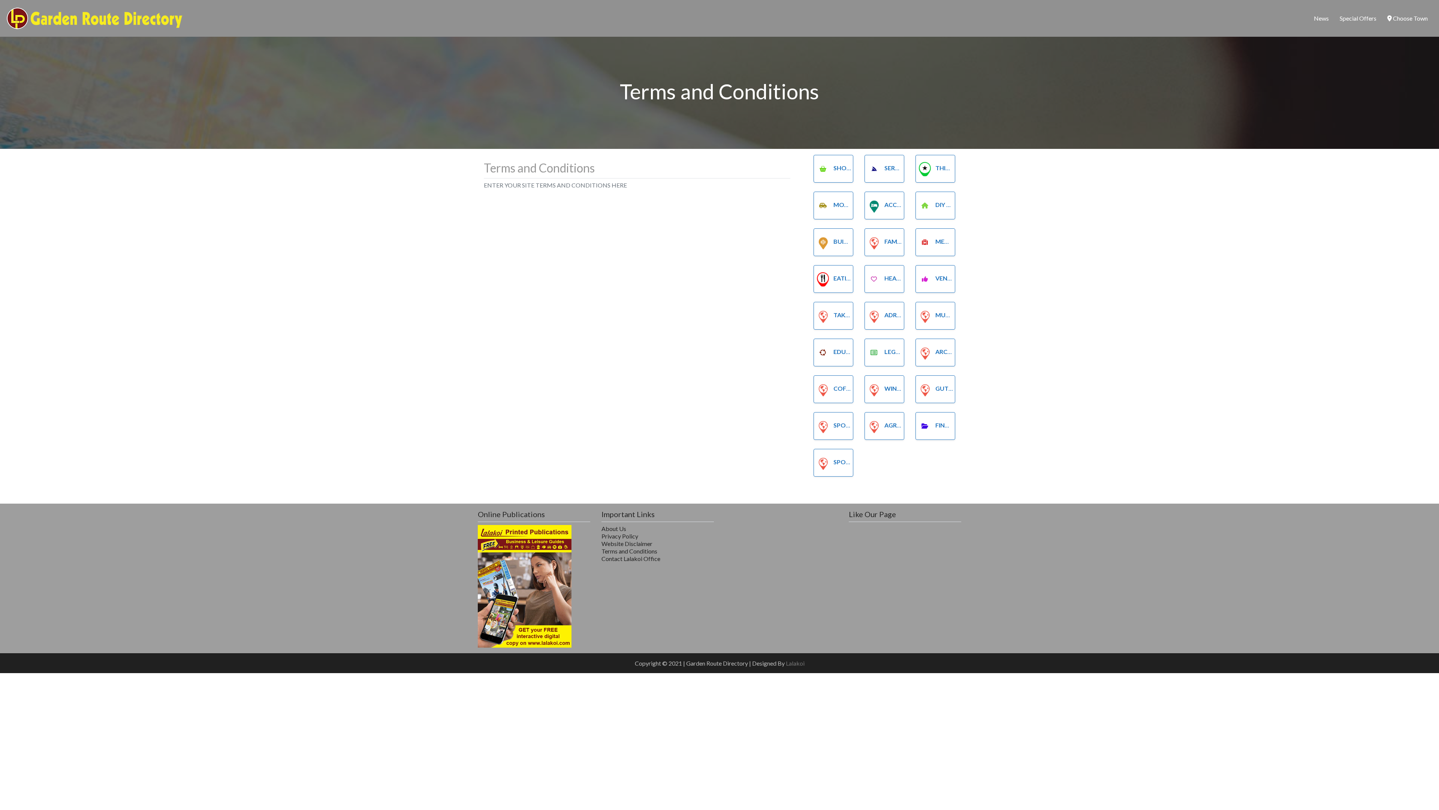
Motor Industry (860, 204)
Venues (947, 278)
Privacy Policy (619, 536)
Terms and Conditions (629, 551)
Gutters (949, 388)
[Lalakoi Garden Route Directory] (95, 17)
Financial (950, 425)
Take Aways (852, 314)
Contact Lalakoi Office (630, 558)
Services (897, 167)
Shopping (849, 167)
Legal (893, 351)
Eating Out (851, 278)
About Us (613, 528)
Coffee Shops (855, 388)
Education (851, 351)
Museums (950, 314)
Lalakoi (795, 663)
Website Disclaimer (626, 543)
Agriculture (905, 425)
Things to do (957, 167)
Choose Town (1410, 18)
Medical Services (962, 241)
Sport (843, 425)
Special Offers (1358, 18)
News (1321, 18)
